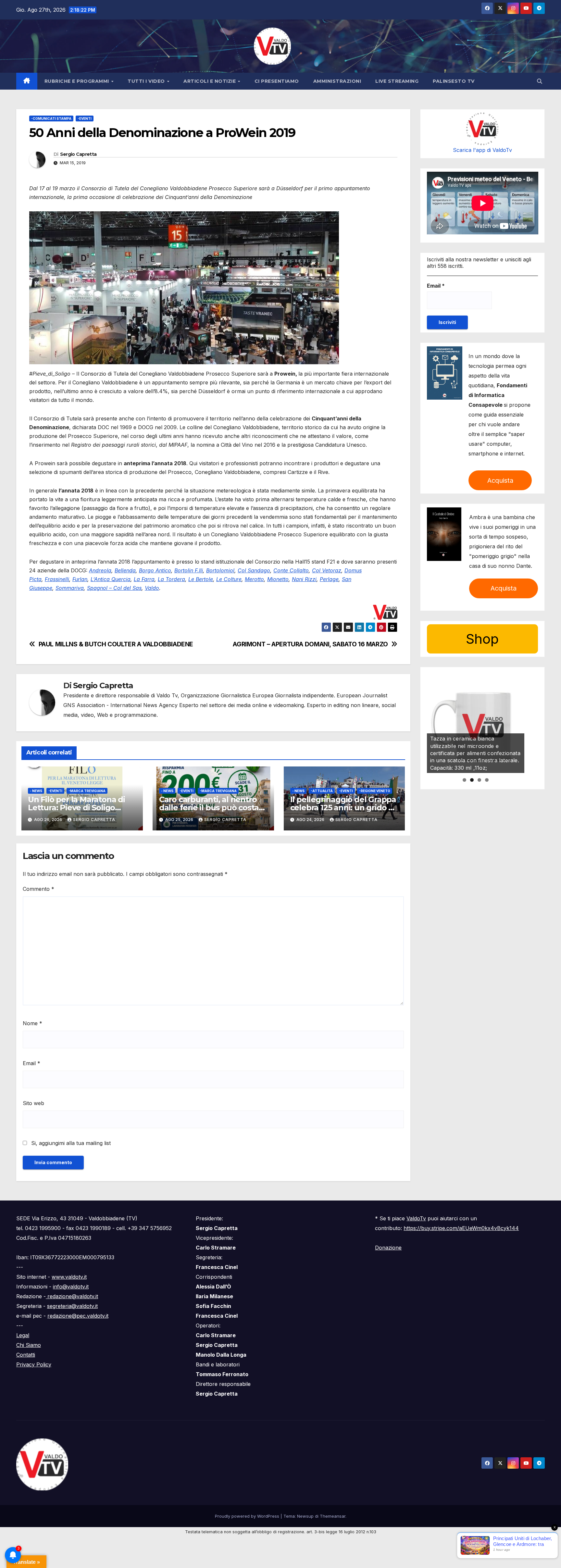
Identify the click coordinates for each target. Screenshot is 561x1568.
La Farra (144, 579)
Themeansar (332, 1516)
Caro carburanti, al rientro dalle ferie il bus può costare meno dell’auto (213, 807)
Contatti (25, 1354)
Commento (38, 889)
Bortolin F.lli (188, 570)
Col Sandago (254, 570)
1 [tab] (464, 780)
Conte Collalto (291, 570)
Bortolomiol (220, 570)
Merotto (254, 579)
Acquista (500, 480)
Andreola (100, 570)
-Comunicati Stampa (51, 118)
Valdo (152, 588)
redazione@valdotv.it (72, 1296)
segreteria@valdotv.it (72, 1306)
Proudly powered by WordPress (247, 1516)
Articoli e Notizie (210, 81)
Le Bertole (200, 579)
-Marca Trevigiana (87, 791)
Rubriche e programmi (77, 81)
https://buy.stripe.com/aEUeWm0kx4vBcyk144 (461, 1228)
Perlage (329, 579)
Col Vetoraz (326, 570)
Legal (22, 1335)
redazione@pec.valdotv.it (77, 1316)
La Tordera (171, 579)
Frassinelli (57, 579)
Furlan (79, 579)
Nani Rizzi (304, 579)
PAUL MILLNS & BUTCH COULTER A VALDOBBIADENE (116, 644)
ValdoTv (416, 1218)
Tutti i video (147, 81)
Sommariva (70, 588)
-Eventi (85, 118)
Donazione (388, 1247)
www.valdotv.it (69, 1277)
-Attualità (322, 791)
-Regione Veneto (374, 791)
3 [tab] (479, 780)
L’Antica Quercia (111, 579)
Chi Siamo (28, 1345)
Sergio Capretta (78, 154)
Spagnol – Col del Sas (114, 588)
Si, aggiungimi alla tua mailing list (70, 1143)
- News (36, 791)
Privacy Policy (33, 1364)
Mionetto (278, 579)
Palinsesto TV (454, 81)
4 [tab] (487, 780)
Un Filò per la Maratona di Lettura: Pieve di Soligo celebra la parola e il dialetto (81, 807)
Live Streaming (396, 81)
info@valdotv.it (71, 1286)
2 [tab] (472, 780)
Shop (482, 638)
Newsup (305, 1516)
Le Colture (229, 579)
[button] (539, 81)
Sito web (33, 1103)
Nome (32, 1023)
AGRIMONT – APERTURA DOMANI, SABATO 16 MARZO (310, 644)
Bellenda (125, 570)
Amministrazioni (337, 81)
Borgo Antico (155, 570)
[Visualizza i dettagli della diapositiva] (475, 724)
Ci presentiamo (277, 81)
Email (31, 1063)
